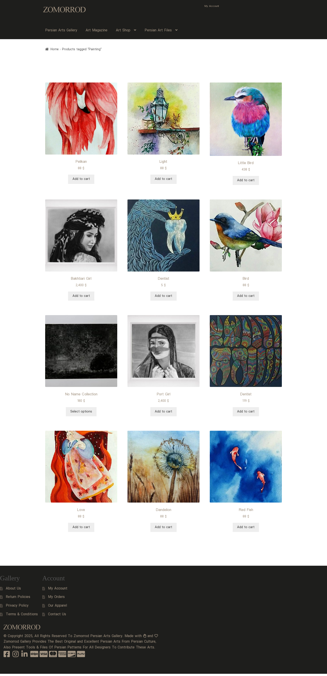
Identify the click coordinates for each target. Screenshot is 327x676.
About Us (13, 588)
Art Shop (123, 30)
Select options (81, 411)
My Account (211, 6)
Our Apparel (57, 606)
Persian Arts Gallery (61, 30)
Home (54, 49)
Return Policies (18, 597)
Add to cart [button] (81, 179)
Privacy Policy (17, 606)
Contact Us (57, 614)
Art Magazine (96, 30)
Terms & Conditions (22, 614)
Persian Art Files (158, 30)
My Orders (56, 597)
